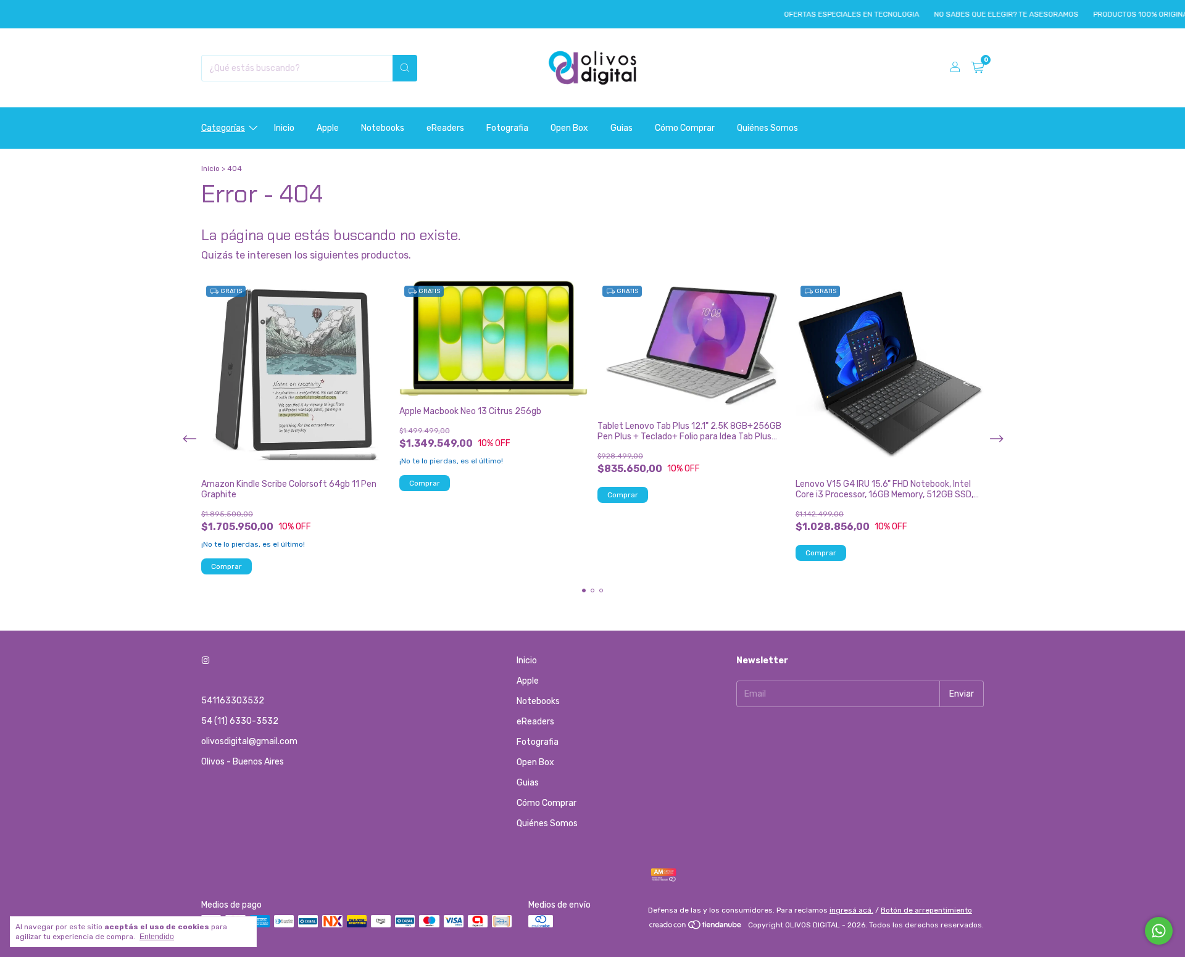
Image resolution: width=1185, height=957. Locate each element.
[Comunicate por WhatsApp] (1159, 931)
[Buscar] (405, 68)
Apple (328, 128)
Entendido (156, 936)
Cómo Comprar (685, 128)
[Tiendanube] (696, 928)
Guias (621, 128)
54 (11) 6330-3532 (239, 721)
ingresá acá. (851, 910)
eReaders (445, 128)
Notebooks (382, 128)
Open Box (569, 128)
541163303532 (232, 700)
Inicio (284, 128)
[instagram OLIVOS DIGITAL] (205, 660)
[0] (977, 67)
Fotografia (507, 128)
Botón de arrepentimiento (926, 910)
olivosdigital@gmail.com (249, 741)
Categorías (223, 128)
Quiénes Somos (767, 128)
